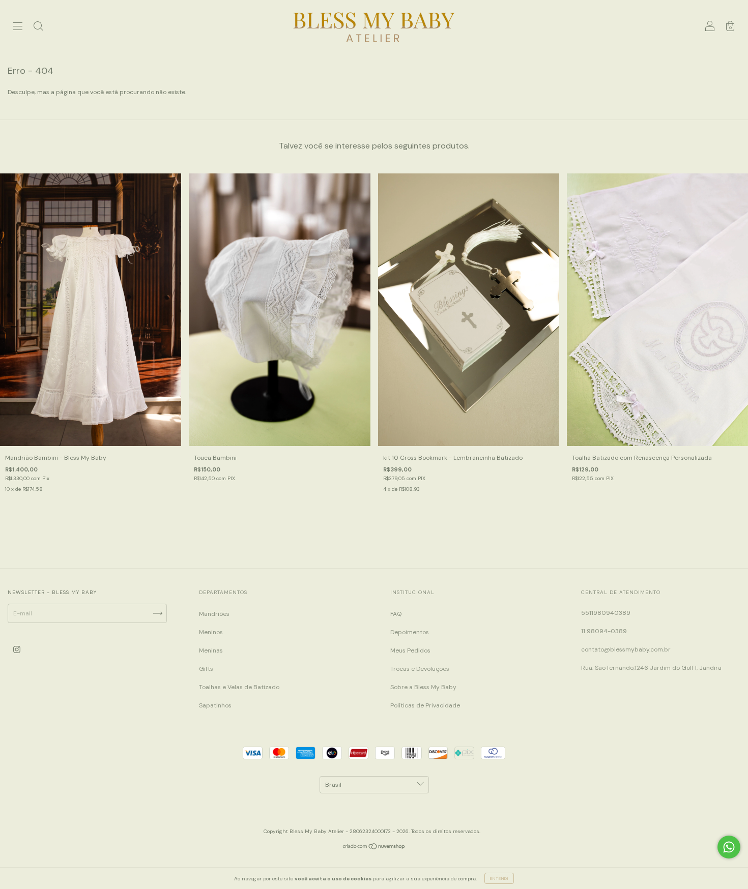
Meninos (211, 632)
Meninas (211, 650)
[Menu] (18, 27)
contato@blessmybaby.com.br (626, 649)
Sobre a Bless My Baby (423, 687)
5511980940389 (605, 613)
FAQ (395, 614)
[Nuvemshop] (374, 848)
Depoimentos (409, 632)
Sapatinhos (215, 705)
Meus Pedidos (410, 650)
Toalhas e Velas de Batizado (239, 687)
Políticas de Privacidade (425, 705)
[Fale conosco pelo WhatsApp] (728, 847)
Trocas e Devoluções (419, 669)
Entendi (499, 878)
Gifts (206, 669)
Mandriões (214, 614)
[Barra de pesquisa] (38, 27)
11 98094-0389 (604, 631)
